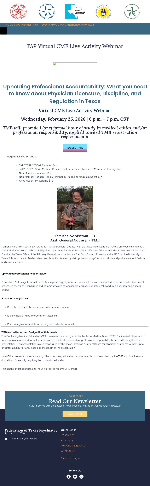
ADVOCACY (58, 24)
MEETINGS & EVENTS (39, 24)
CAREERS (70, 24)
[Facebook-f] (69, 477)
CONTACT (88, 24)
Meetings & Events (73, 445)
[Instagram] (81, 477)
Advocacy (67, 440)
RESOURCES (20, 24)
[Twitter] (75, 477)
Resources (68, 435)
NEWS (78, 24)
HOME (9, 24)
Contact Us (68, 450)
